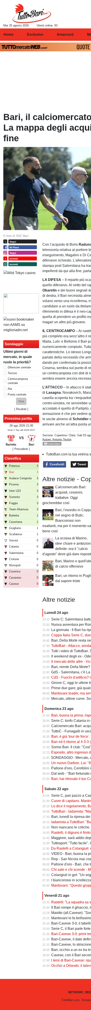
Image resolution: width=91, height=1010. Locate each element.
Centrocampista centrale (18, 381)
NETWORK (75, 992)
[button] (21, 401)
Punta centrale (17, 394)
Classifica (13, 458)
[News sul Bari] (31, 13)
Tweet (81, 464)
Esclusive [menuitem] (35, 34)
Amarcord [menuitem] (65, 34)
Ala (10, 388)
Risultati (21, 409)
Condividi (56, 464)
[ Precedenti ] (21, 449)
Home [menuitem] (8, 34)
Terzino (12, 373)
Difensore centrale (19, 367)
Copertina (61, 435)
